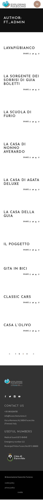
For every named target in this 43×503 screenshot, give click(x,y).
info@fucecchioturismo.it (15, 416)
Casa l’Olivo (17, 325)
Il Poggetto (17, 244)
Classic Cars (17, 297)
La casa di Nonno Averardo (15, 148)
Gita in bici (15, 268)
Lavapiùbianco (19, 48)
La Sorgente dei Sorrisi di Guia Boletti (21, 80)
